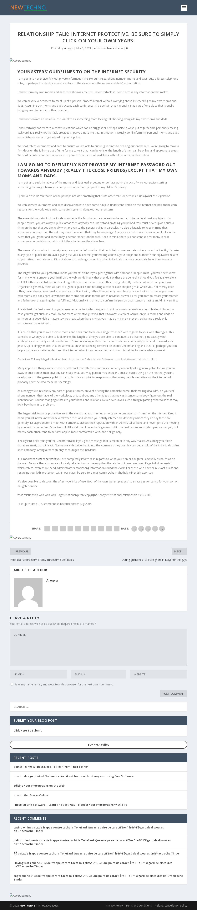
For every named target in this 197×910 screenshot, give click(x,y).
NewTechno (27, 905)
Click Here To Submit (28, 730)
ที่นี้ (15, 853)
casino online (22, 827)
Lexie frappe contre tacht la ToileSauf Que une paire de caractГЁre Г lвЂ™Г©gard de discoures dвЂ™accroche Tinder (89, 829)
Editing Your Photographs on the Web (39, 785)
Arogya (68, 48)
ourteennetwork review (108, 48)
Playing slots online (27, 863)
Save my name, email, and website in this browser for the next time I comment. (64, 684)
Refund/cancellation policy (171, 905)
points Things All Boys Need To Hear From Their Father (51, 767)
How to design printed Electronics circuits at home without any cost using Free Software (74, 776)
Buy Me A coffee (98, 744)
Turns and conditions (139, 905)
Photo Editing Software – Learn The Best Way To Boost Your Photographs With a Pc (70, 804)
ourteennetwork (46, 459)
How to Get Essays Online (31, 795)
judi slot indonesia (26, 840)
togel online (22, 876)
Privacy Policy (114, 905)
